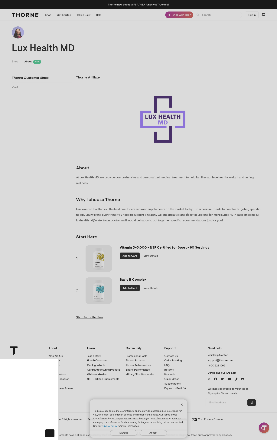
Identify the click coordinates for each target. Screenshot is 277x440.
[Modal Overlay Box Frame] (39, 399)
